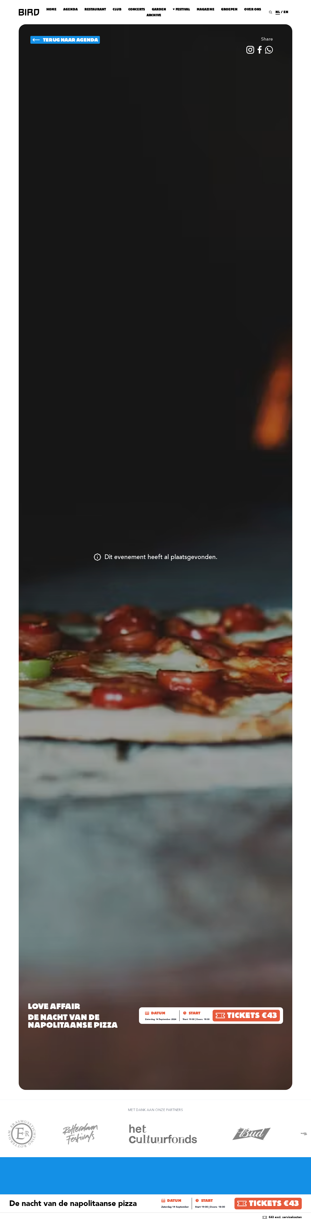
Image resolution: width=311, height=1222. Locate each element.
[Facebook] (259, 50)
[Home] (29, 12)
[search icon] (270, 12)
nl (278, 12)
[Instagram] (250, 50)
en (286, 12)
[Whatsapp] (269, 50)
